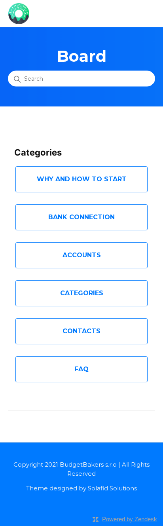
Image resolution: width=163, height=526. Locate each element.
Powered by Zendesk (129, 519)
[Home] (18, 13)
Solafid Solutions (112, 488)
